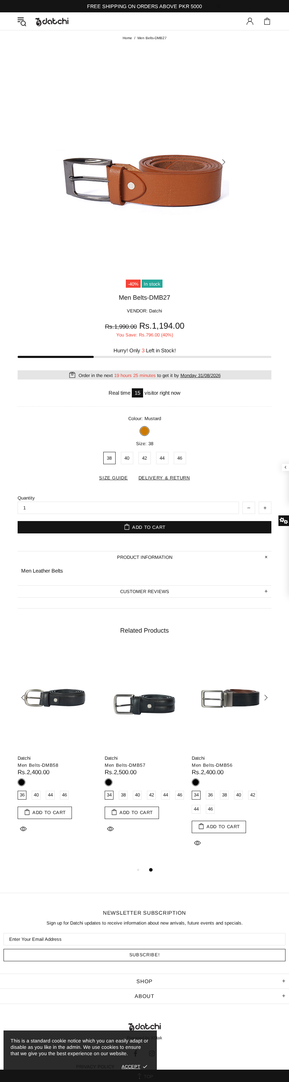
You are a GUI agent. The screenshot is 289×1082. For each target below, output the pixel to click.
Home (127, 38)
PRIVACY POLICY (95, 1066)
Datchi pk (51, 21)
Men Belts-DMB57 (125, 765)
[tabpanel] (57, 749)
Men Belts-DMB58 (38, 765)
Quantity (26, 498)
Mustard (144, 431)
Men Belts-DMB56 (212, 765)
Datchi (24, 758)
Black (21, 782)
